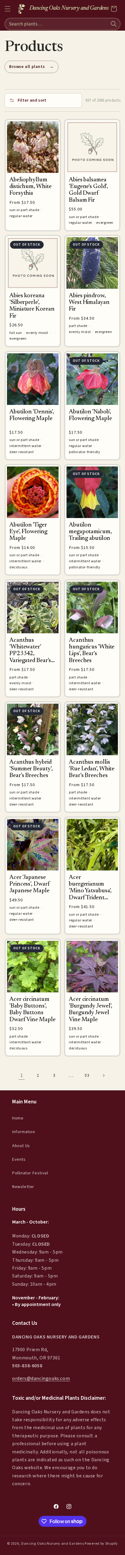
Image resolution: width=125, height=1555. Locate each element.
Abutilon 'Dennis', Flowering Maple (31, 415)
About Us (21, 1146)
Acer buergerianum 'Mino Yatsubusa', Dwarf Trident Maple (90, 888)
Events (19, 1159)
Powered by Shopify (101, 1543)
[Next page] (103, 1075)
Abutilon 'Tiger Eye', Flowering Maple (28, 531)
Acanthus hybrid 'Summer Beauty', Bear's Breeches (30, 769)
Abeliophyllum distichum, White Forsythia (30, 186)
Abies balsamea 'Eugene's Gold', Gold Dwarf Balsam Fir (88, 190)
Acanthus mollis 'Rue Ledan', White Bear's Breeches (91, 769)
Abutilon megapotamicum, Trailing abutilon (90, 531)
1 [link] (21, 1075)
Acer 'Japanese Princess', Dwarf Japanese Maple (29, 884)
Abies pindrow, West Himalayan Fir (89, 302)
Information (23, 1132)
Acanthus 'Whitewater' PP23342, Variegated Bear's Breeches (30, 651)
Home (17, 1118)
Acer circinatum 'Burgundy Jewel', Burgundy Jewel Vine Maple (90, 1010)
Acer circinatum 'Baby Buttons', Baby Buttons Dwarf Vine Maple (32, 1010)
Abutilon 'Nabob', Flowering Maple (90, 415)
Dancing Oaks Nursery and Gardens (52, 1543)
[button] (7, 8)
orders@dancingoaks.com (41, 1378)
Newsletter (23, 1187)
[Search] (114, 24)
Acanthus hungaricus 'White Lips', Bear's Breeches (91, 651)
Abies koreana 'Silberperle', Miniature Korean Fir (31, 306)
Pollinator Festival (30, 1173)
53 (87, 1075)
